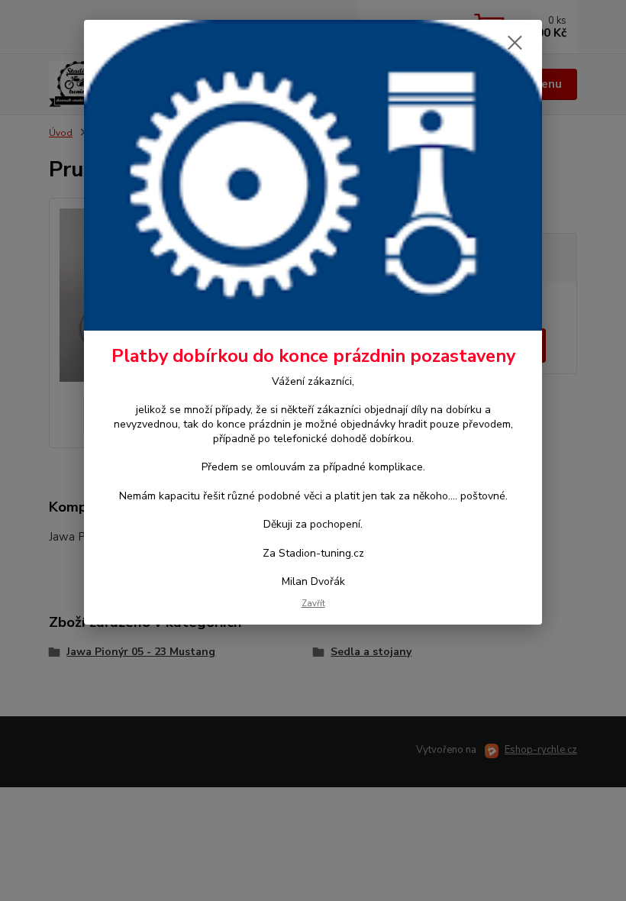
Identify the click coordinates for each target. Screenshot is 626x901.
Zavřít (313, 603)
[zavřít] (514, 43)
